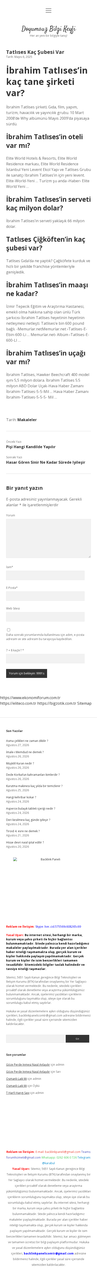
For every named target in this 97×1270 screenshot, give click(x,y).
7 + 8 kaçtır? (15, 650)
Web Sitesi (13, 608)
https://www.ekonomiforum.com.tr (30, 697)
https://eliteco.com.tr (18, 703)
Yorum (10, 515)
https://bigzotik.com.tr (56, 703)
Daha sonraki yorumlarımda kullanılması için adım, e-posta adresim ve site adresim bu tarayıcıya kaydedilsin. (45, 637)
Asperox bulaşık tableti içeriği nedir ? (30, 809)
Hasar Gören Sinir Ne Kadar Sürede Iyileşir (45, 462)
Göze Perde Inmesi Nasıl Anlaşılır (28, 1065)
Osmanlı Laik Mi (16, 1079)
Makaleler (27, 419)
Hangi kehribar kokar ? (21, 797)
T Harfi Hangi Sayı (17, 1093)
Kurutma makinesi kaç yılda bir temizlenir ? (34, 786)
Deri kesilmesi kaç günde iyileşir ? (28, 820)
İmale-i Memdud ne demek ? (25, 752)
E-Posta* (12, 588)
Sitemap (84, 703)
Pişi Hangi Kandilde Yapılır (31, 446)
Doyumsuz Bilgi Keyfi (49, 29)
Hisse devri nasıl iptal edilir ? (25, 842)
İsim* (9, 567)
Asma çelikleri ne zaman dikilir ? (27, 741)
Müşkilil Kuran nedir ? (20, 763)
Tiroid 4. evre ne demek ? (23, 831)
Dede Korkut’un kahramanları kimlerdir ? (33, 775)
